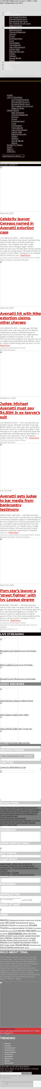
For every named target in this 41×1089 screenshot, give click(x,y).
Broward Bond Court (18, 21)
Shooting (33, 945)
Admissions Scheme (17, 920)
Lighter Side (14, 49)
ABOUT (8, 67)
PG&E (34, 942)
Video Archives (15, 26)
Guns (11, 41)
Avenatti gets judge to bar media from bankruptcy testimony (18, 503)
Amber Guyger (29, 920)
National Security (16, 52)
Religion (12, 56)
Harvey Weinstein (27, 930)
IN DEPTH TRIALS (12, 62)
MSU (30, 940)
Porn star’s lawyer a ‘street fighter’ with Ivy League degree (18, 595)
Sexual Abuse (15, 58)
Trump (27, 947)
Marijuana (26, 938)
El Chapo (29, 928)
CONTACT (9, 69)
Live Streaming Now (18, 17)
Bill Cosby (10, 922)
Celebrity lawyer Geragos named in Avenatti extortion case (17, 225)
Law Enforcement (17, 47)
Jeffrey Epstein (6, 936)
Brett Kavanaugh (22, 923)
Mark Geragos (6, 260)
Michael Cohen (12, 940)
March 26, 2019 (6, 213)
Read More (25, 255)
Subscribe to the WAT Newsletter (14, 1067)
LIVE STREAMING (12, 15)
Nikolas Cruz (6, 942)
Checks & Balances (17, 32)
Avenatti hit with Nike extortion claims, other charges (20, 318)
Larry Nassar (6, 938)
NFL (34, 940)
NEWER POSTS (7, 629)
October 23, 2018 (8, 398)
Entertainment (15, 39)
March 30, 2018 (7, 585)
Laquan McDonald (32, 936)
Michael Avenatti (21, 260)
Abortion (4, 920)
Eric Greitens (37, 928)
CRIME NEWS (11, 28)
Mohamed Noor (23, 940)
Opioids (16, 942)
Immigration (14, 43)
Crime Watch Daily (22, 925)
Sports (12, 60)
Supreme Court (19, 947)
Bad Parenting (15, 30)
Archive (38, 920)
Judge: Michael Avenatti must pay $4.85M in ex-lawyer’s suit (20, 410)
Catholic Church (8, 925)
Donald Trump (7, 625)
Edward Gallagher (18, 928)
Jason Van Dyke (29, 933)
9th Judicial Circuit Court (20, 23)
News (37, 257)
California (32, 923)
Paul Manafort (25, 942)
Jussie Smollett (18, 936)
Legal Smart (17, 938)
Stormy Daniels (23, 537)
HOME (7, 13)
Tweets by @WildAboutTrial (13, 767)
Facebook (4, 931)
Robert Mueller (10, 945)
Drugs (12, 36)
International (15, 45)
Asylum (2, 923)
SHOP (7, 65)
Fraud (10, 931)
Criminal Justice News (10, 257)
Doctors (12, 34)
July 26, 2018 (6, 490)
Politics (12, 54)
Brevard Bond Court (18, 19)
